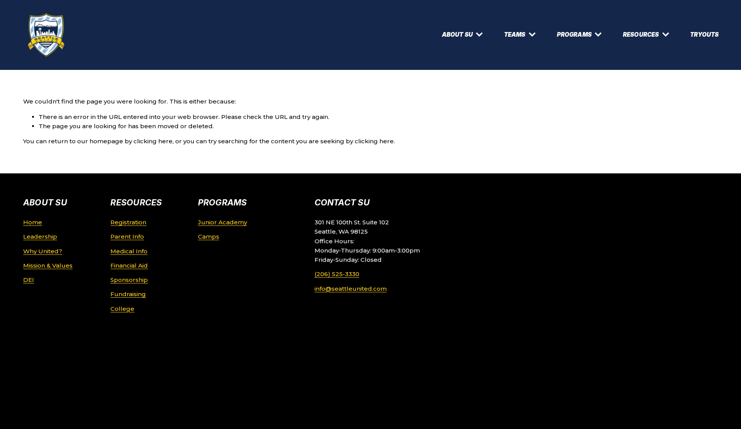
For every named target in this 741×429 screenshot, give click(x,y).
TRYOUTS (704, 34)
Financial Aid (129, 265)
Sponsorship (129, 279)
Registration (128, 222)
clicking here (153, 141)
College (122, 308)
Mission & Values (48, 265)
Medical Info (128, 251)
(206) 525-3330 (337, 274)
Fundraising (128, 294)
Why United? (42, 251)
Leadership (40, 236)
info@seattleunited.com (351, 288)
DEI (28, 279)
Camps (208, 236)
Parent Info (127, 236)
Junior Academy (222, 222)
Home (32, 222)
